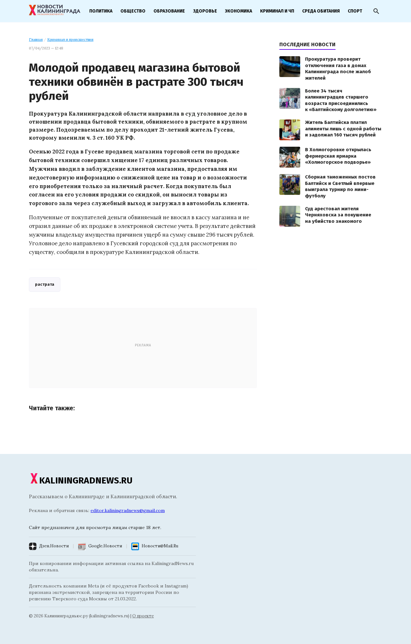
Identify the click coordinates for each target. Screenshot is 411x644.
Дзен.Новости (54, 546)
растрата (44, 284)
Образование (169, 11)
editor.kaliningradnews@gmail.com (128, 510)
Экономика (238, 11)
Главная (36, 39)
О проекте (143, 616)
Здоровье (205, 11)
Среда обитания (321, 11)
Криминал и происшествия (70, 39)
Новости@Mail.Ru (160, 546)
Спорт (355, 11)
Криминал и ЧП (277, 11)
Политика (100, 11)
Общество (132, 11)
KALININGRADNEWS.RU (86, 480)
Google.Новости (105, 546)
